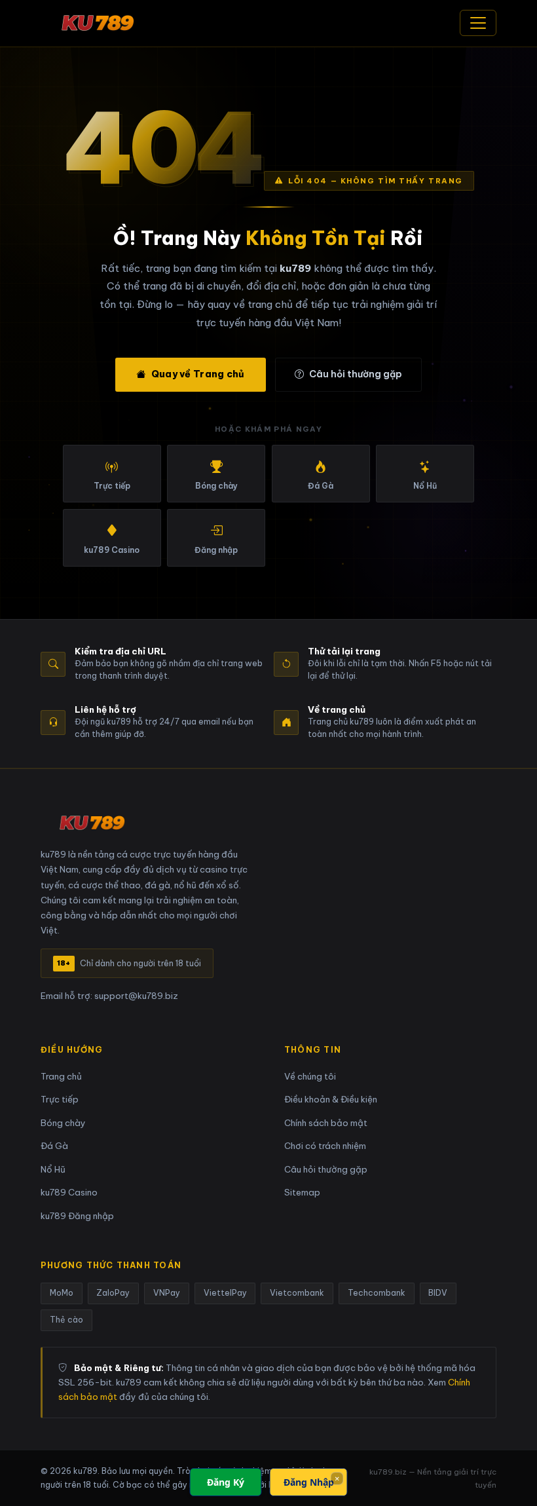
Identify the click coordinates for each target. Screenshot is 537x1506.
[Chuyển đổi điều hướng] (478, 23)
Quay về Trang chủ (198, 374)
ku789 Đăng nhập (77, 1216)
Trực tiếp (60, 1099)
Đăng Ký (225, 1482)
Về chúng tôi (310, 1076)
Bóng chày (63, 1123)
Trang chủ (61, 1076)
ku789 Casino (69, 1192)
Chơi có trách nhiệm (325, 1146)
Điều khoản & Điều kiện (330, 1099)
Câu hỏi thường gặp (355, 374)
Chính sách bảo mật (325, 1123)
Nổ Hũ (53, 1169)
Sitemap (302, 1192)
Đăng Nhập (309, 1482)
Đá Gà (54, 1146)
